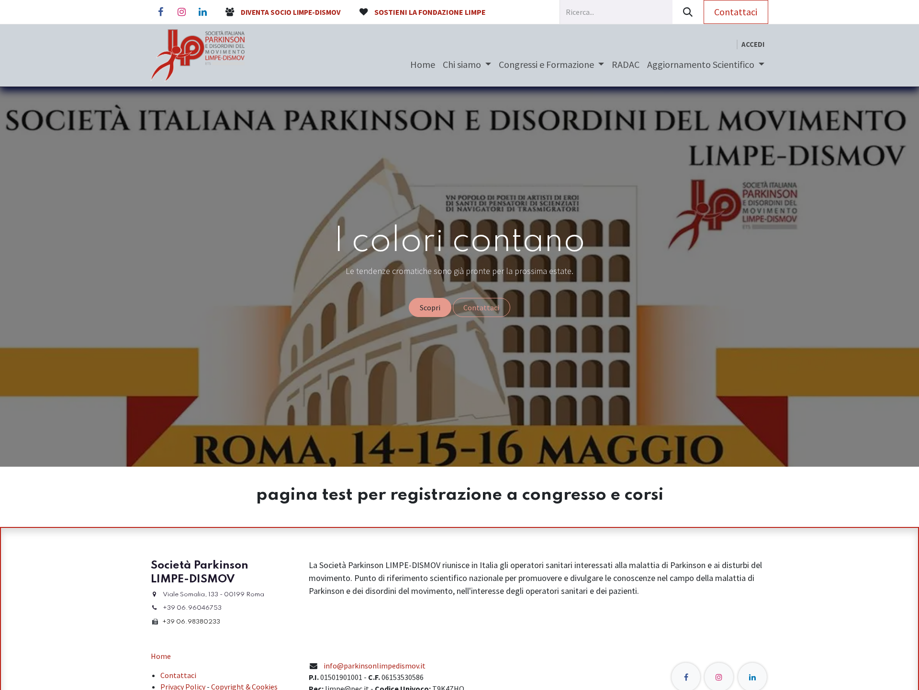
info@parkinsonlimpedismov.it (375, 665)
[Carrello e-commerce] (729, 44)
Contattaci (735, 12)
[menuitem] (422, 65)
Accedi (752, 44)
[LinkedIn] (202, 12)
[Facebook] (160, 12)
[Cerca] (688, 12)
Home (161, 656)
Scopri (430, 307)
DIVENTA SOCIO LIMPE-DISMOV (291, 12)
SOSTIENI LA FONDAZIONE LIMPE (430, 12)
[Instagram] (181, 12)
